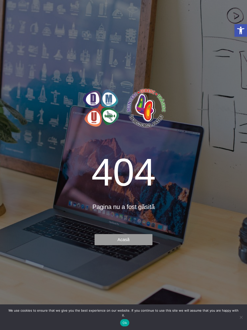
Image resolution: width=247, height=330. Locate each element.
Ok (125, 323)
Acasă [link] (123, 239)
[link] (240, 30)
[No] (241, 317)
